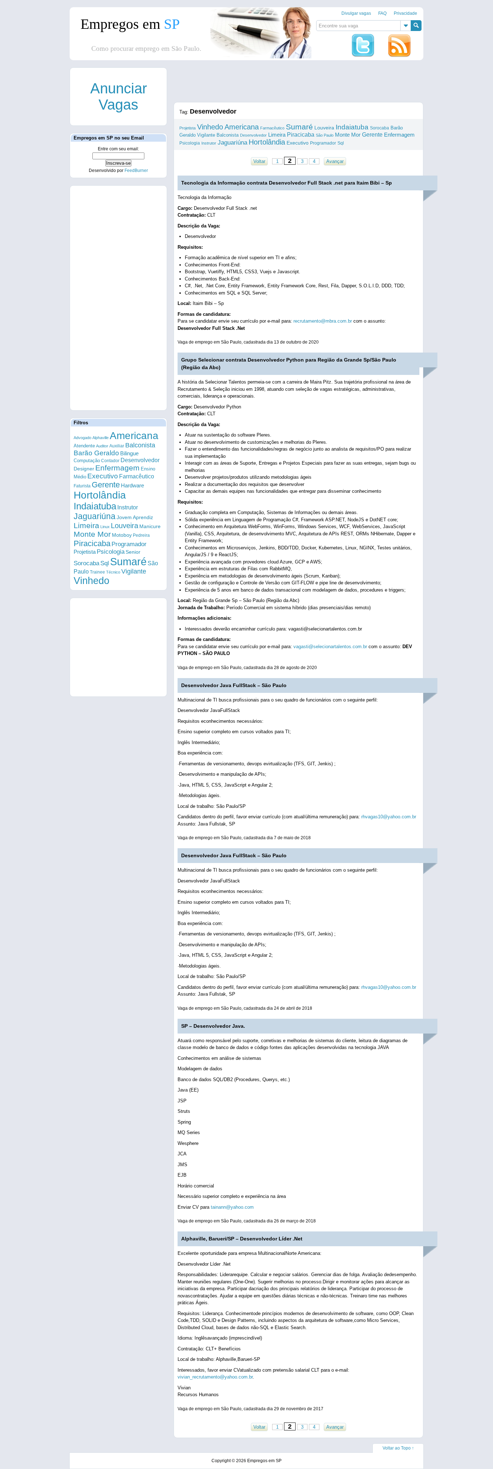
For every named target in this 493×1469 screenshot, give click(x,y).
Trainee (97, 572)
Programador (129, 544)
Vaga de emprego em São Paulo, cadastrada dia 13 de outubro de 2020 (248, 342)
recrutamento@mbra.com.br (322, 321)
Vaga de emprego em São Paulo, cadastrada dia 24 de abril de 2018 (245, 1008)
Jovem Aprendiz (135, 517)
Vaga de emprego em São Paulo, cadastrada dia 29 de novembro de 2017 (250, 1408)
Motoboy (122, 535)
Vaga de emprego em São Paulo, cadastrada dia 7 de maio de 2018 (244, 837)
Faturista (82, 485)
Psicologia (111, 551)
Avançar (335, 161)
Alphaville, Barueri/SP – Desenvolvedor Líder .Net (241, 1239)
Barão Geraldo (96, 453)
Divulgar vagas (356, 13)
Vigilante (133, 571)
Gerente (106, 484)
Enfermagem (117, 468)
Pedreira (141, 535)
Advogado (82, 437)
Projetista (85, 552)
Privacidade (405, 13)
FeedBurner (136, 170)
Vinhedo (91, 580)
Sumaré (128, 561)
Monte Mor (92, 534)
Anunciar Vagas (118, 96)
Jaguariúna (94, 516)
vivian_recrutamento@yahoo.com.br (215, 1377)
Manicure (150, 526)
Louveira (124, 526)
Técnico (113, 572)
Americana (134, 435)
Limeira (86, 525)
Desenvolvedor (140, 460)
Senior (133, 552)
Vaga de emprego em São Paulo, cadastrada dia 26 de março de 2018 (247, 1221)
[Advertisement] (118, 297)
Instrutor (127, 507)
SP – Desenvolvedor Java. (213, 1026)
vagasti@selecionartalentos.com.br (330, 646)
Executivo (102, 476)
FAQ (382, 13)
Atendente (84, 445)
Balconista (140, 445)
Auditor (102, 446)
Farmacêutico (136, 476)
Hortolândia (100, 495)
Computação (87, 460)
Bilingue (129, 453)
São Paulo (324, 135)
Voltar (259, 161)
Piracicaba (92, 543)
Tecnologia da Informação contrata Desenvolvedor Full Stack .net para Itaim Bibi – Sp (286, 183)
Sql (104, 563)
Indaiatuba (95, 506)
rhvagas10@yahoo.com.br (388, 816)
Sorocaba (86, 563)
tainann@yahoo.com (232, 1207)
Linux (105, 527)
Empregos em (130, 24)
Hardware (132, 485)
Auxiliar (116, 445)
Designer (84, 469)
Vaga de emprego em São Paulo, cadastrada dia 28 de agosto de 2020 (247, 667)
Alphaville (100, 437)
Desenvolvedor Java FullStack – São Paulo (234, 685)
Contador (110, 460)
